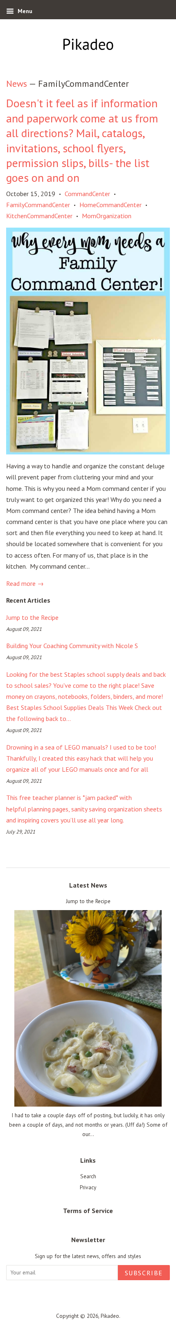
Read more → (25, 583)
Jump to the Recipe (32, 617)
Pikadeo (110, 1315)
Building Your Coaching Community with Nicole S (72, 646)
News (16, 83)
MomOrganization (106, 216)
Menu (24, 11)
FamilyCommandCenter (38, 205)
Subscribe (144, 1273)
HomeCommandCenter (110, 205)
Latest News (88, 885)
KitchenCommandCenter (39, 216)
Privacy (88, 1187)
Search (88, 1176)
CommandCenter (87, 194)
